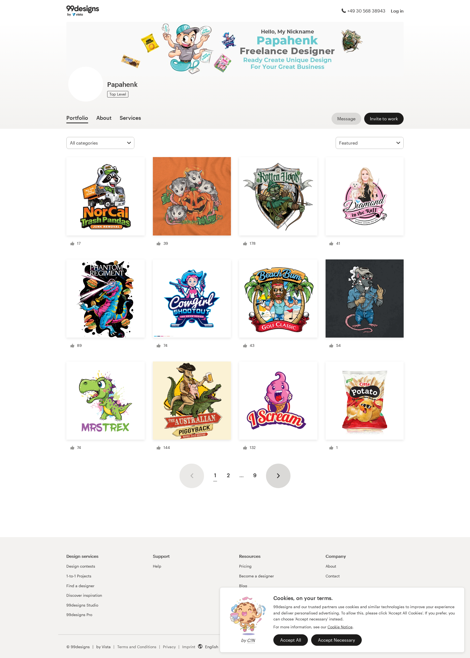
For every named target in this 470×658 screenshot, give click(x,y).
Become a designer (256, 576)
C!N (251, 640)
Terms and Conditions (136, 646)
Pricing (245, 566)
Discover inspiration (84, 595)
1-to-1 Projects (78, 576)
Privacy (169, 646)
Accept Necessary (336, 639)
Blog (243, 585)
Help (157, 566)
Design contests (80, 566)
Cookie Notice (339, 627)
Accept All (290, 639)
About (331, 566)
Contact (333, 576)
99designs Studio (82, 605)
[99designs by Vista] (82, 10)
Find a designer (80, 585)
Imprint (188, 646)
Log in (397, 10)
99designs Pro (79, 614)
